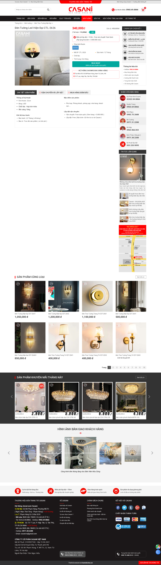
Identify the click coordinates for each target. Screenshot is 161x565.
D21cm (75, 47)
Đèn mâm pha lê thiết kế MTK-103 (127, 417)
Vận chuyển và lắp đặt (52, 92)
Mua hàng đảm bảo (37, 2)
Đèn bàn (77, 18)
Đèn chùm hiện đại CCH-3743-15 (26, 417)
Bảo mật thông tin (92, 505)
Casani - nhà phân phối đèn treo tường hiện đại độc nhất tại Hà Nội (137, 203)
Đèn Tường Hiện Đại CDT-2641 (126, 314)
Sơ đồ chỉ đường (65, 517)
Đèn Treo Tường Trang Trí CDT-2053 (94, 355)
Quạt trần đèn (65, 18)
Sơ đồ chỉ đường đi (66, 511)
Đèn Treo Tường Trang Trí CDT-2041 (60, 355)
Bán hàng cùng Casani (124, 2)
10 (144, 367)
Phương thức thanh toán (94, 508)
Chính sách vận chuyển (131, 75)
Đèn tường (87, 18)
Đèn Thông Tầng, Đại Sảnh (113, 18)
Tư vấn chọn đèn (65, 520)
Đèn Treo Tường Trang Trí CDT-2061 (94, 314)
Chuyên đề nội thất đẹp (67, 523)
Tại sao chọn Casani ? (21, 2)
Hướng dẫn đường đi (139, 2)
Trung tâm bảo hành (130, 81)
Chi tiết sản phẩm (25, 92)
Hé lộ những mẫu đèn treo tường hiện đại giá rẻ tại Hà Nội (136, 211)
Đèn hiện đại (42, 18)
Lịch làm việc (64, 508)
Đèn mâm (53, 18)
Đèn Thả (97, 18)
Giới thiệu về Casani (66, 505)
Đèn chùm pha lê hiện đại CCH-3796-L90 (96, 417)
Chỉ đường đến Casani (131, 84)
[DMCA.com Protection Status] (141, 526)
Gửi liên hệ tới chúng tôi (149, 563)
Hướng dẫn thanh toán (131, 78)
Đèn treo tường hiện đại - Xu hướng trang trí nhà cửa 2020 (137, 219)
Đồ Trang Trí (131, 18)
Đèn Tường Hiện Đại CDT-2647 (25, 314)
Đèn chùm (31, 18)
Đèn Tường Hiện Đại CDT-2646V (25, 355)
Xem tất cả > (141, 277)
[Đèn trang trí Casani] (80, 10)
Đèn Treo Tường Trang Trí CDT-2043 (128, 355)
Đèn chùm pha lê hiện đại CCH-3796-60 (62, 417)
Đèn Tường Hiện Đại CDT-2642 (58, 314)
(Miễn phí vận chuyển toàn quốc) (96, 64)
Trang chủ (20, 18)
